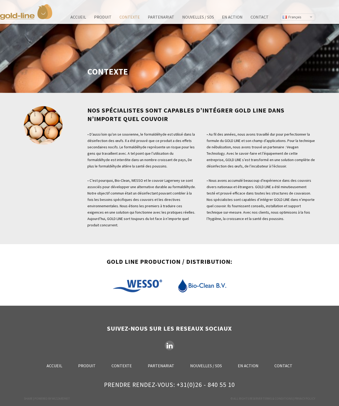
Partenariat (161, 17)
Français (294, 17)
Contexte (129, 17)
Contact (260, 17)
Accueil (78, 17)
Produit (102, 17)
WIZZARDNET (61, 398)
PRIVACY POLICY (305, 398)
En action (232, 17)
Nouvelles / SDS (198, 17)
